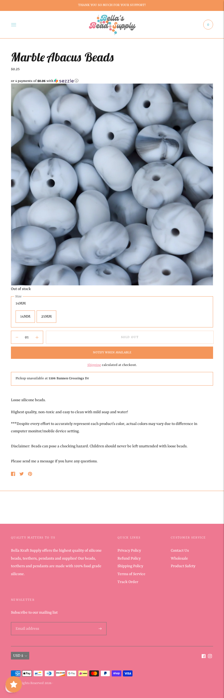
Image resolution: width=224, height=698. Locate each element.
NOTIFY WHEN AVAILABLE (112, 352)
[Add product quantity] (17, 337)
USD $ (18, 655)
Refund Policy (129, 558)
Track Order (127, 582)
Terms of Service (131, 574)
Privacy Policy (129, 550)
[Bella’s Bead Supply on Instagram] (210, 657)
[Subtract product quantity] (37, 337)
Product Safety (183, 566)
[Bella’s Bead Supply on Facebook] (204, 657)
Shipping (94, 365)
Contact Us (180, 550)
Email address (26, 622)
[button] (112, 81)
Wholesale (179, 558)
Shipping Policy (130, 566)
